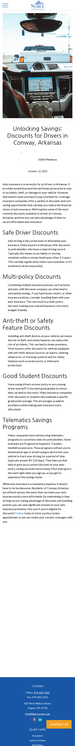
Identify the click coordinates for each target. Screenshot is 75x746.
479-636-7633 (42, 692)
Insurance (37, 735)
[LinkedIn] (40, 719)
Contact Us (59, 724)
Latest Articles (37, 740)
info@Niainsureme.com (37, 713)
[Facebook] (34, 719)
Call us (20, 513)
